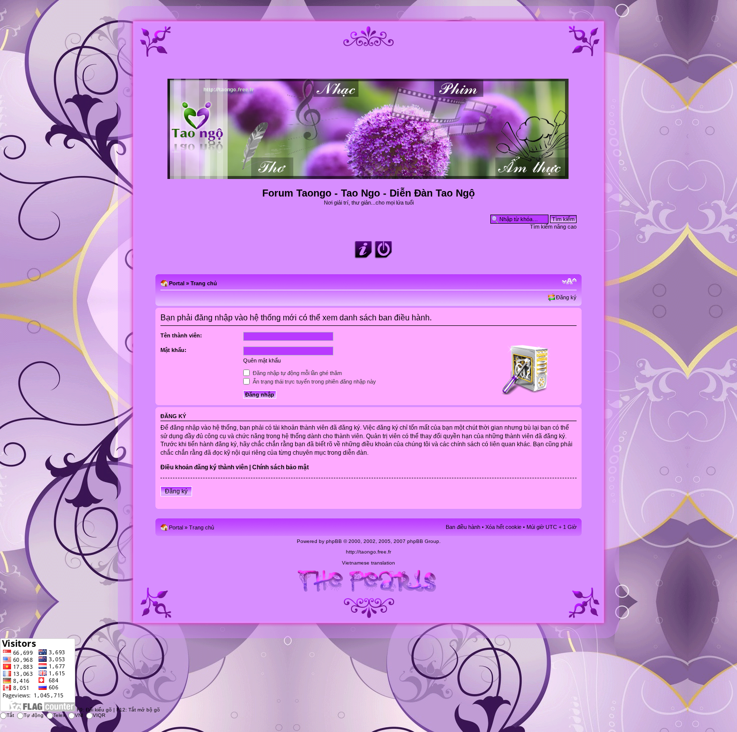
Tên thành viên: (181, 335)
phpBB (334, 541)
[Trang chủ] (368, 174)
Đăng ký (566, 297)
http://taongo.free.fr (368, 552)
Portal (177, 283)
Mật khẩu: (173, 350)
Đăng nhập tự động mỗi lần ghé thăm (296, 373)
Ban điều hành (463, 527)
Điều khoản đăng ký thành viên (204, 467)
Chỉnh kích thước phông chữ (569, 281)
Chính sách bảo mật (280, 467)
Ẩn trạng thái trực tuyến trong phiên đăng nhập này (313, 382)
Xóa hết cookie (503, 527)
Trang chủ (204, 283)
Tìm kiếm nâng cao (553, 227)
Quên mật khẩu (262, 360)
